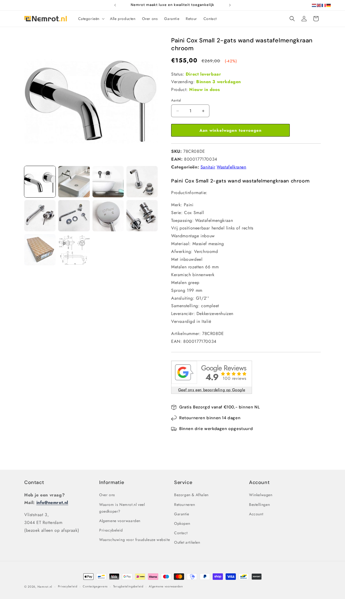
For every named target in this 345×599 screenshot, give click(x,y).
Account (256, 514)
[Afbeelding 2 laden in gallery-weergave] (73, 181)
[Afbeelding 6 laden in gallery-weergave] (73, 215)
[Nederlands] (314, 5)
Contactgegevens (95, 586)
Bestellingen (259, 504)
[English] (319, 5)
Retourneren (184, 504)
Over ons (107, 495)
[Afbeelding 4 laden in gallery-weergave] (142, 181)
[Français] (324, 5)
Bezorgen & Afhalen (191, 495)
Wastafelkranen (231, 167)
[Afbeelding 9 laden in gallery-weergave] (40, 249)
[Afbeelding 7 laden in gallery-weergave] (108, 215)
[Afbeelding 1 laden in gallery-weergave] (40, 181)
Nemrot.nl (44, 586)
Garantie (181, 514)
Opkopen (182, 523)
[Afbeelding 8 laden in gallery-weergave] (142, 215)
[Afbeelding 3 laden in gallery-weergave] (108, 181)
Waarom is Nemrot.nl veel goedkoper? (122, 508)
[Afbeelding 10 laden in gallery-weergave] (73, 249)
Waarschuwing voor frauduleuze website (134, 539)
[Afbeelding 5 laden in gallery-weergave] (40, 215)
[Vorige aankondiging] (115, 5)
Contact (34, 482)
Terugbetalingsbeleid (128, 586)
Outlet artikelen (187, 542)
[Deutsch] (328, 5)
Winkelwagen (260, 495)
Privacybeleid (111, 530)
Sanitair (208, 167)
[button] (91, 18)
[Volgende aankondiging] (230, 5)
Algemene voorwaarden (119, 520)
